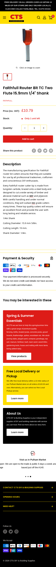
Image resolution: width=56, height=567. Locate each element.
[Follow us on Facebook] (5, 531)
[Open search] (38, 17)
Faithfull (7, 101)
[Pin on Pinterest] (39, 151)
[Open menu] (4, 17)
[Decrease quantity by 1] (25, 128)
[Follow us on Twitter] (11, 531)
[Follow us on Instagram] (16, 531)
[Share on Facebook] (34, 151)
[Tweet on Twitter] (45, 151)
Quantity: (8, 128)
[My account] (44, 17)
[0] (50, 17)
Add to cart (28, 139)
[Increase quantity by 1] (43, 128)
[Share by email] (51, 151)
